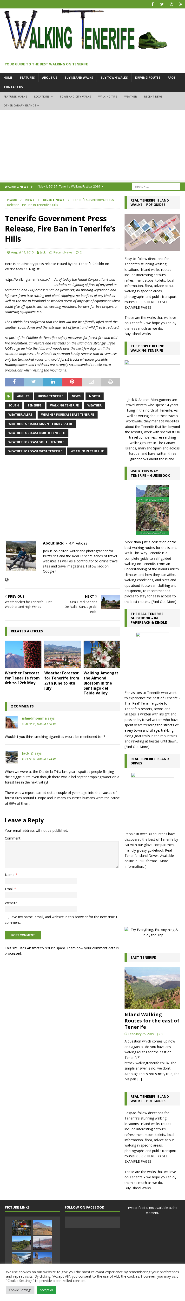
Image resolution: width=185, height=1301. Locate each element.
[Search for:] (156, 186)
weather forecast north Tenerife (36, 433)
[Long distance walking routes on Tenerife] (21, 1243)
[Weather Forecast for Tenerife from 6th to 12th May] (23, 654)
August (23, 396)
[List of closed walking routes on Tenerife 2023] (21, 1227)
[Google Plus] (181, 4)
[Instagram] (171, 4)
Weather (130, 96)
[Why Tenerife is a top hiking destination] (42, 1227)
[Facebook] (152, 4)
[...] (140, 1079)
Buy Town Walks (114, 78)
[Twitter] (162, 4)
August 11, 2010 (22, 252)
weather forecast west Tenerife (35, 451)
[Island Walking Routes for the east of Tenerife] (152, 988)
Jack (43, 252)
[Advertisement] (92, 146)
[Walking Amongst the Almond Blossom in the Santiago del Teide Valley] (102, 654)
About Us (49, 78)
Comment (12, 838)
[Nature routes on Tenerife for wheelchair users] (42, 1259)
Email (9, 889)
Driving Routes (147, 78)
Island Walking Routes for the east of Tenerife (152, 1020)
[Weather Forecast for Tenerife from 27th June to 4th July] (62, 654)
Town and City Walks (75, 96)
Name (10, 874)
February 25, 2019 (141, 1034)
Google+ (49, 571)
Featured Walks (15, 96)
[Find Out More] (164, 601)
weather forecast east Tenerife (67, 415)
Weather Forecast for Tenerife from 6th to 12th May (22, 678)
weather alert (20, 415)
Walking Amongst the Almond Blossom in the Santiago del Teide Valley (101, 683)
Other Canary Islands (20, 105)
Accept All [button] (46, 1290)
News (29, 199)
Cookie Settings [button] (20, 1290)
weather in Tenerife (87, 451)
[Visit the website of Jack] (6, 579)
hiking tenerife (50, 396)
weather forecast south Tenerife (36, 442)
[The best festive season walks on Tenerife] (21, 1259)
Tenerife (34, 405)
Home (8, 78)
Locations (42, 96)
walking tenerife (64, 405)
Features (27, 78)
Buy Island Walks (79, 78)
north (94, 396)
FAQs (171, 78)
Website (11, 903)
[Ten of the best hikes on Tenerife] (42, 1243)
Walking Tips (107, 96)
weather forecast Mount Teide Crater (40, 424)
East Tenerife (143, 957)
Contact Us (13, 87)
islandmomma (34, 718)
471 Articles (78, 543)
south (13, 405)
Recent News (153, 96)
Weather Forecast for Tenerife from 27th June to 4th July (61, 680)
